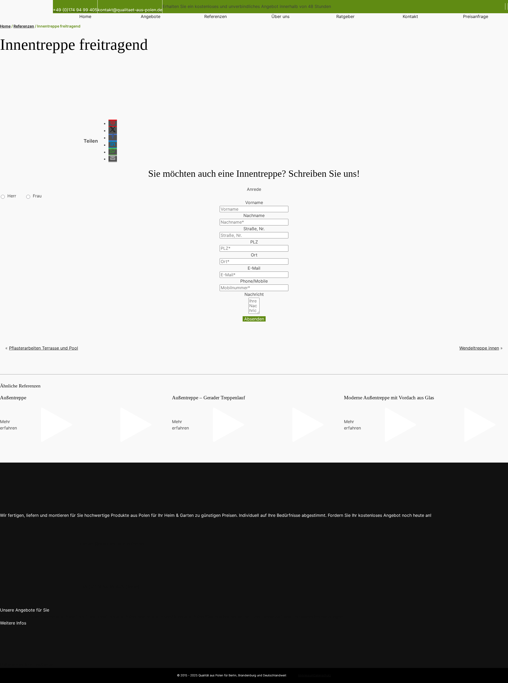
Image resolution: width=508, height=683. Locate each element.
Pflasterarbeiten (219, 616)
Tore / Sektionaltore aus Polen (105, 616)
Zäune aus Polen (187, 616)
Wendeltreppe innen (479, 348)
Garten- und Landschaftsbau (264, 616)
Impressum (306, 675)
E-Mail (254, 268)
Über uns (280, 16)
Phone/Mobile (254, 281)
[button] (112, 123)
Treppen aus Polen (56, 616)
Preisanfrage (475, 16)
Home (85, 16)
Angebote (150, 16)
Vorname (254, 202)
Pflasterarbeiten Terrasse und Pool (43, 348)
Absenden (254, 319)
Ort (254, 254)
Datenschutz (322, 675)
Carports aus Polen (19, 616)
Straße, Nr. (254, 228)
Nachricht (254, 294)
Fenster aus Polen (153, 616)
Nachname (254, 215)
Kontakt (410, 16)
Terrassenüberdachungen (318, 616)
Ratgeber (345, 16)
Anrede (254, 189)
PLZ (254, 242)
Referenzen (215, 16)
